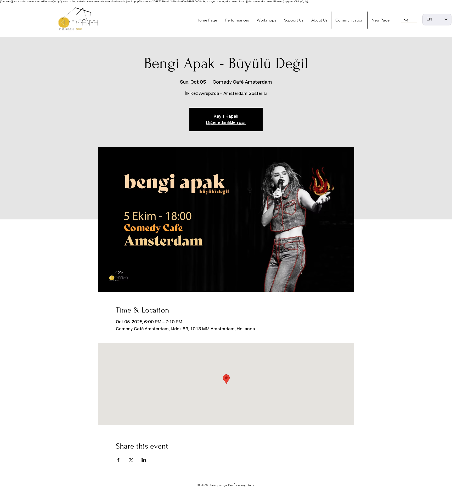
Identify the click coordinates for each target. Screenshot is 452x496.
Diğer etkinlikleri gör (226, 123)
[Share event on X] (131, 460)
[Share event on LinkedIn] (144, 460)
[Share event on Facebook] (118, 460)
